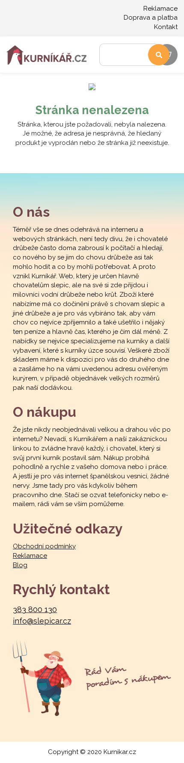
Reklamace (160, 8)
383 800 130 (35, 609)
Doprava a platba (151, 17)
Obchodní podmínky (44, 546)
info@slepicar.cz (42, 620)
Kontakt (166, 27)
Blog (20, 565)
